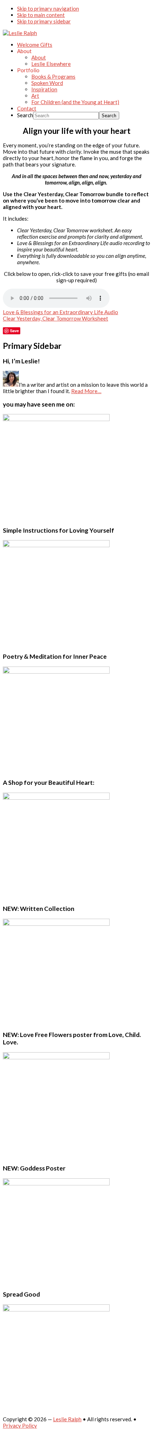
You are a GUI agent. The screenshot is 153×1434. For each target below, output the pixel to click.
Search (25, 115)
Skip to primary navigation (48, 8)
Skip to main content (41, 15)
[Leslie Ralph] (20, 33)
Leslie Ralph (67, 1419)
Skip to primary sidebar (44, 21)
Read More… (86, 391)
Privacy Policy (20, 1425)
